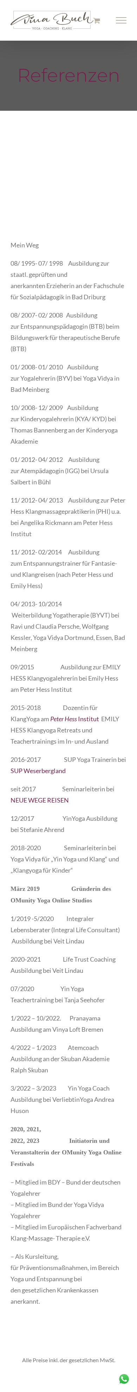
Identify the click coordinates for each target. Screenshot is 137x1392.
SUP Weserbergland (38, 771)
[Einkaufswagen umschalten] (96, 20)
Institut (74, 719)
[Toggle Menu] (121, 20)
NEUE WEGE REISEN (40, 800)
